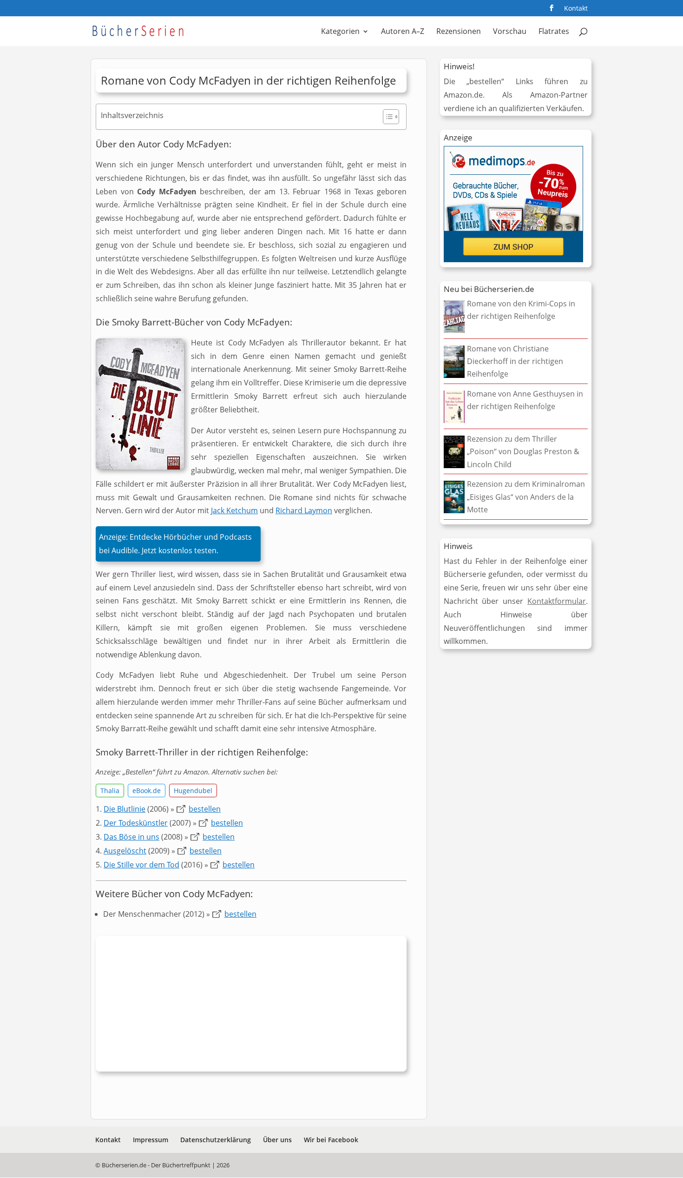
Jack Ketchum (234, 510)
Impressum (150, 1139)
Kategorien (340, 32)
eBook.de (146, 790)
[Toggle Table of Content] (386, 117)
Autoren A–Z (402, 32)
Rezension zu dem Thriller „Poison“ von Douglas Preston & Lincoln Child (523, 451)
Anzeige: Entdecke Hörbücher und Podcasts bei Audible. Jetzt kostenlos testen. (175, 544)
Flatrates (554, 32)
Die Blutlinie (124, 809)
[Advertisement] (251, 1006)
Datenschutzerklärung (215, 1139)
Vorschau (509, 32)
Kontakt (576, 9)
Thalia (109, 790)
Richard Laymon (304, 510)
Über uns (277, 1139)
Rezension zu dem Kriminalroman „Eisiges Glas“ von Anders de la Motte (526, 496)
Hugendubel (193, 790)
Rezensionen (458, 32)
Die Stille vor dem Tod (141, 865)
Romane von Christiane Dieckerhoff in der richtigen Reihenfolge (515, 361)
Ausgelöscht (125, 851)
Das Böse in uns (131, 837)
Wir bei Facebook (331, 1139)
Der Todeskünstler (136, 823)
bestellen (205, 809)
